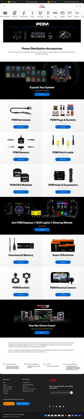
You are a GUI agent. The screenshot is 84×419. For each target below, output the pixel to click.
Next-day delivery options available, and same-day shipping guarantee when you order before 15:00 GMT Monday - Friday (73, 368)
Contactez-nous (26, 382)
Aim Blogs (5, 393)
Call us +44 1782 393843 (23, 403)
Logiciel (5, 384)
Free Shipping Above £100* (73, 1)
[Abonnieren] (71, 392)
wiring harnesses (22, 345)
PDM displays (44, 345)
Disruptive (22, 414)
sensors (52, 345)
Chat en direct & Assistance (29, 389)
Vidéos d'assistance (7, 386)
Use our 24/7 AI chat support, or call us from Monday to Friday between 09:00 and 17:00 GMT (12, 367)
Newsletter (5, 391)
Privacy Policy (16, 416)
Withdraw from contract (28, 391)
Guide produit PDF (7, 389)
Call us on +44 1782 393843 (53, 366)
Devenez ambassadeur (28, 384)
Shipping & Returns (6, 416)
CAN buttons (11, 345)
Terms (12, 416)
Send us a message (9, 403)
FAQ (4, 382)
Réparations (25, 386)
